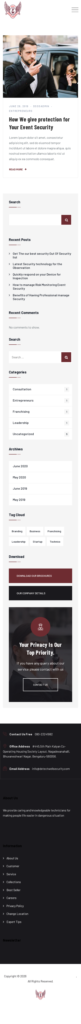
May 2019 (19, 499)
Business (35, 531)
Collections (13, 882)
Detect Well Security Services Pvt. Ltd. (51, 976)
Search (14, 202)
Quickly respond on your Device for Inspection (37, 276)
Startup (37, 541)
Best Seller (13, 890)
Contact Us (40, 684)
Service (11, 874)
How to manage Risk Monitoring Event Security (39, 286)
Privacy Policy (15, 906)
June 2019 (20, 488)
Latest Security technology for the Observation (37, 265)
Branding (17, 531)
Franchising (21, 411)
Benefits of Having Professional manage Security (41, 297)
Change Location (17, 913)
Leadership (21, 422)
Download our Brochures (34, 575)
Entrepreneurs (21, 110)
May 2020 (19, 477)
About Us (12, 858)
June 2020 (20, 466)
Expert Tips (13, 922)
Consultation (22, 389)
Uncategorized (23, 434)
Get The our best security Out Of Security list (42, 255)
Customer (12, 866)
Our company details (31, 593)
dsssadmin (41, 106)
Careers (11, 898)
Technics (55, 541)
